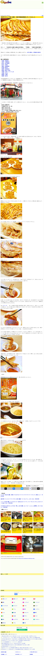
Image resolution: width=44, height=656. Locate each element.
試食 (42, 15)
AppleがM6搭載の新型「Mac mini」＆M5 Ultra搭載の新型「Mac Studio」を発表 (16, 644)
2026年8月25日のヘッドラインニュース (9, 646)
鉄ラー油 (5, 305)
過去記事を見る (22, 629)
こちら (15, 634)
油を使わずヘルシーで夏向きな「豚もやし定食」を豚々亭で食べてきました (16, 530)
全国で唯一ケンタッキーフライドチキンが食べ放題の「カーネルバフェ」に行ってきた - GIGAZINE (20, 498)
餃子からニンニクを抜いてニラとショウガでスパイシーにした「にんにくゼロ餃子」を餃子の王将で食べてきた (6, 519)
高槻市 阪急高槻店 (5, 66)
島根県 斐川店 (5, 75)
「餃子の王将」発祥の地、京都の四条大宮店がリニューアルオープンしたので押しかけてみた (16, 520)
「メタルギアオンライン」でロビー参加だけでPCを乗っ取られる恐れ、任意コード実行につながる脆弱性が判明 (21, 637)
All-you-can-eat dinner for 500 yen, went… (27, 558)
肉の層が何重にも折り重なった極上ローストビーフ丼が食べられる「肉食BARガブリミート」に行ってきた (38, 519)
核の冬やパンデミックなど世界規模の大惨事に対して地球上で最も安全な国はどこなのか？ (17, 647)
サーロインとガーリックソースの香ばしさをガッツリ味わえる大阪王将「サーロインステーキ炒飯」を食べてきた (27, 519)
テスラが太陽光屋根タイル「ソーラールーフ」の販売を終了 (12, 641)
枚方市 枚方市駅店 (5, 63)
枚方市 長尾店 (5, 64)
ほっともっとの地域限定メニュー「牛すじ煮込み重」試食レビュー (6, 531)
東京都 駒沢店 (5, 67)
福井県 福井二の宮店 (6, 70)
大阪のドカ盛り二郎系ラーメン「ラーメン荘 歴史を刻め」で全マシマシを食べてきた (38, 530)
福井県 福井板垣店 (5, 69)
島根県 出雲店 (5, 74)
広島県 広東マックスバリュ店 (8, 71)
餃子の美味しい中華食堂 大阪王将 (34, 52)
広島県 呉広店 (5, 73)
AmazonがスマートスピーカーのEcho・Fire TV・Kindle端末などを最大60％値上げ (16, 640)
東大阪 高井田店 (5, 60)
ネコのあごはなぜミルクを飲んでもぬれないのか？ (31, 552)
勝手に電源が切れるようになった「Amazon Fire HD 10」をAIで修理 (13, 643)
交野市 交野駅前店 (5, 62)
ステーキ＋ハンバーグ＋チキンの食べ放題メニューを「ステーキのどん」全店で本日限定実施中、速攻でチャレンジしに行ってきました (27, 531)
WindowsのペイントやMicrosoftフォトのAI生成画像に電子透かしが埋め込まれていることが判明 (18, 649)
